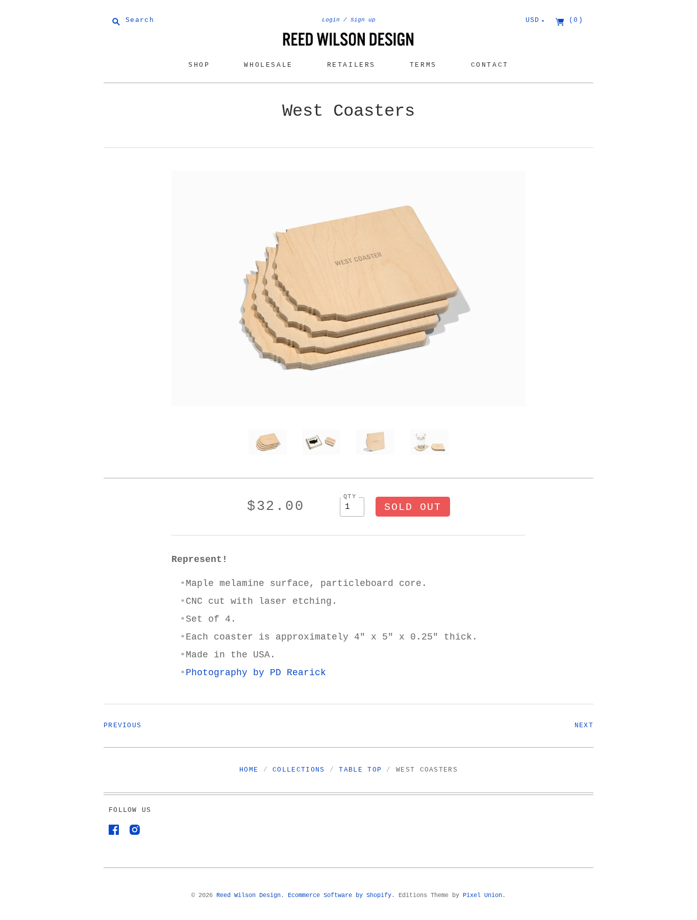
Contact (490, 65)
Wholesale (268, 65)
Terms (423, 65)
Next (584, 725)
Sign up (363, 20)
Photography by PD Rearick (256, 673)
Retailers (351, 65)
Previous (122, 725)
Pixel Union (482, 895)
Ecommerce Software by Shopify (339, 895)
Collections (298, 770)
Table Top (360, 770)
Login (331, 20)
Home (248, 770)
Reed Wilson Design (248, 895)
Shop (199, 65)
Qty (349, 496)
